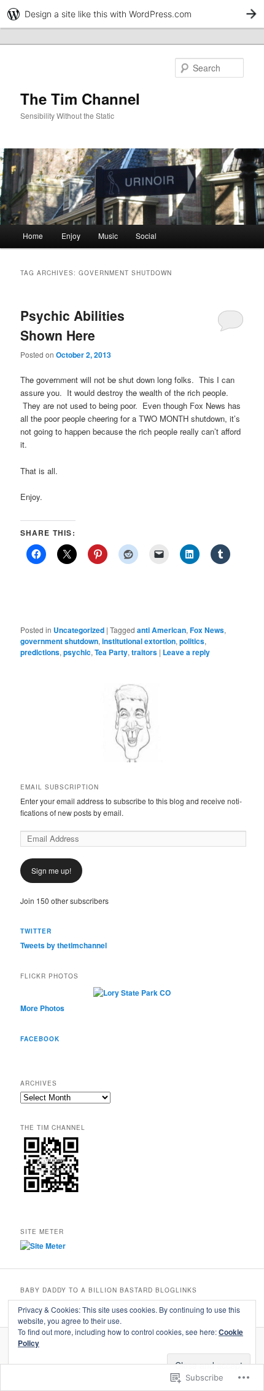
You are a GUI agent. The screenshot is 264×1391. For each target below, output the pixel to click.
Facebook (40, 1038)
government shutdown (59, 641)
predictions (40, 652)
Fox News (207, 629)
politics (191, 641)
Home (33, 235)
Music (108, 235)
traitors (144, 652)
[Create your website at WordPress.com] (132, 14)
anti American (161, 629)
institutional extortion (139, 641)
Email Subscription (59, 787)
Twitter (36, 931)
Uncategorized (78, 629)
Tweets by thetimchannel (63, 945)
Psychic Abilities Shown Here (72, 325)
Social (146, 235)
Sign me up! (51, 870)
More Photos (42, 1008)
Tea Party (111, 652)
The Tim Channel (80, 98)
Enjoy (70, 235)
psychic (77, 652)
